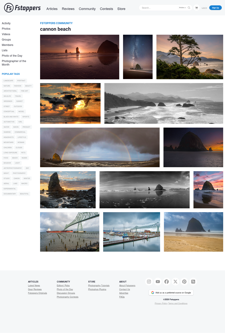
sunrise (7, 132)
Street (7, 106)
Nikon (16, 127)
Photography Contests (67, 296)
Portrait (21, 80)
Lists (5, 50)
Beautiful (24, 194)
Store (121, 8)
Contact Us (124, 289)
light (17, 163)
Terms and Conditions (178, 303)
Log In (204, 7)
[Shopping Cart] (196, 7)
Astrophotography (13, 168)
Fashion (17, 86)
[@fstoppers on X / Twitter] (175, 281)
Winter (27, 178)
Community (87, 8)
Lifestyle (22, 137)
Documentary (10, 194)
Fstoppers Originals (37, 292)
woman (21, 142)
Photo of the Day (12, 55)
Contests (106, 8)
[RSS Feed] (193, 281)
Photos (6, 28)
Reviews (68, 8)
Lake (15, 183)
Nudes (24, 158)
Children (8, 147)
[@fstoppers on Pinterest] (184, 281)
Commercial (20, 132)
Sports (25, 116)
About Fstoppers (127, 285)
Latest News (34, 285)
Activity (6, 23)
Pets (23, 152)
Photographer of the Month (14, 62)
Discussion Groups (66, 292)
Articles (52, 8)
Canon (17, 178)
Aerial (6, 183)
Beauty (28, 86)
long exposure (10, 152)
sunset (19, 101)
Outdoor (18, 106)
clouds (19, 147)
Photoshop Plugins (97, 289)
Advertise (123, 292)
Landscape (8, 80)
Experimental (10, 188)
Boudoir (7, 163)
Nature (7, 86)
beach (15, 158)
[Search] (189, 7)
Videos (6, 34)
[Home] (22, 7)
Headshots (9, 137)
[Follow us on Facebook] (167, 281)
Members (7, 45)
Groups (6, 39)
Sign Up (215, 7)
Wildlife (7, 96)
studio (7, 178)
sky (27, 168)
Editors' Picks (63, 285)
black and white (11, 116)
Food (6, 158)
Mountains (8, 142)
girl (20, 122)
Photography (19, 173)
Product (26, 127)
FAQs (122, 296)
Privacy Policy (161, 303)
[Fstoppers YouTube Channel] (158, 281)
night (6, 173)
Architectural (10, 91)
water (6, 127)
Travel (18, 96)
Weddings (8, 101)
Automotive (9, 122)
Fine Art (24, 91)
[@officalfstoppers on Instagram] (149, 281)
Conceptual (9, 111)
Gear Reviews (35, 289)
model (21, 111)
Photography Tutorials (98, 285)
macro (24, 183)
